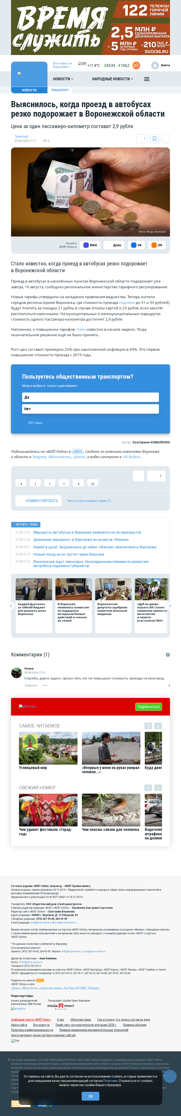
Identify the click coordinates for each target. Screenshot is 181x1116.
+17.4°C (93, 65)
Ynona (29, 668)
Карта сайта (19, 1025)
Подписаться (149, 706)
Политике (110, 1081)
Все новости (41, 1025)
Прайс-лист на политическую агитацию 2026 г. (86, 1025)
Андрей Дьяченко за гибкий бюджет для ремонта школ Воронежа (32, 609)
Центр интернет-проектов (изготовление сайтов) (43, 1035)
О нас (60, 1019)
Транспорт (60, 90)
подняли (127, 302)
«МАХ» (77, 451)
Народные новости (111, 79)
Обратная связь (80, 1019)
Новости (62, 79)
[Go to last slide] (11, 606)
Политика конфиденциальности (32, 1030)
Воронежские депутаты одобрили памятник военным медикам (112, 609)
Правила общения (134, 1025)
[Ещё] (147, 80)
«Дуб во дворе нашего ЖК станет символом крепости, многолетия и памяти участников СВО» (152, 612)
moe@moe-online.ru (65, 922)
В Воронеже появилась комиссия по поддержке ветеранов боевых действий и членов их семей (73, 612)
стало (81, 329)
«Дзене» (79, 456)
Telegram (39, 456)
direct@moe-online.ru (30, 962)
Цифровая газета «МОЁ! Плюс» (31, 1019)
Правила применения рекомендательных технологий (93, 1030)
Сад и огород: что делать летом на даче (123, 1019)
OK (90, 1096)
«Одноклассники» (50, 988)
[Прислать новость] (136, 65)
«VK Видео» (131, 456)
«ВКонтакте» (59, 456)
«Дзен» (15, 988)
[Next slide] (170, 606)
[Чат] (170, 1076)
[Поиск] (162, 79)
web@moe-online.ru (41, 922)
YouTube (69, 988)
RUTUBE (81, 988)
